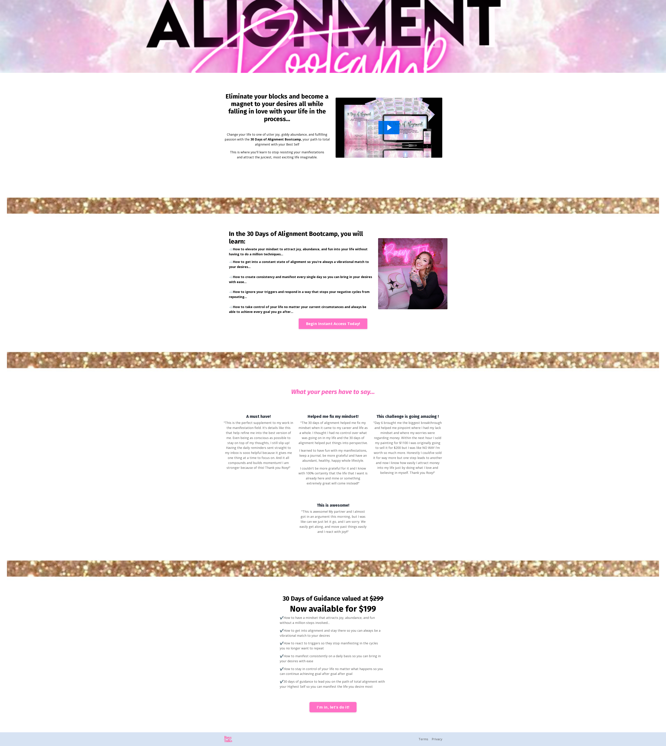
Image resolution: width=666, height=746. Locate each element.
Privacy (437, 739)
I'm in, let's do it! (333, 707)
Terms (423, 739)
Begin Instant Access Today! (333, 323)
